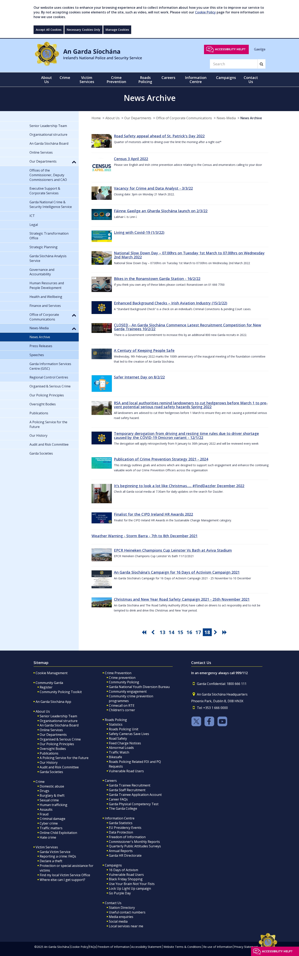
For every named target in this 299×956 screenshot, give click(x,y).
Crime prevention (122, 677)
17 (198, 632)
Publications (49, 753)
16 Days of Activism (123, 870)
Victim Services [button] (87, 79)
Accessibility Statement (146, 947)
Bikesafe (115, 757)
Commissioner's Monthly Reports (134, 841)
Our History (49, 762)
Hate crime (48, 837)
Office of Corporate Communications (184, 118)
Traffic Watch (119, 752)
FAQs (92, 947)
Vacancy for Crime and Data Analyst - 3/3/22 (153, 188)
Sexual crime (49, 800)
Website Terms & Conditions (182, 947)
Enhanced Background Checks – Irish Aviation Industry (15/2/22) (170, 303)
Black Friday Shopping (126, 879)
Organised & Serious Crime (60, 739)
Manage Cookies (117, 30)
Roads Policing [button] (145, 79)
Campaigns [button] (226, 77)
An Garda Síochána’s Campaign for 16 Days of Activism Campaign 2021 (177, 572)
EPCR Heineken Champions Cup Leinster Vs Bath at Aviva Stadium (173, 550)
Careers (111, 780)
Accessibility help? (230, 49)
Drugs (44, 791)
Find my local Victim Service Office (65, 875)
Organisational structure (58, 721)
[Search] (261, 64)
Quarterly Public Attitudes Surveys (135, 846)
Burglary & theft (52, 795)
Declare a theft (51, 861)
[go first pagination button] (144, 632)
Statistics (115, 724)
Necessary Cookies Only (83, 30)
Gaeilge (259, 49)
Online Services (51, 730)
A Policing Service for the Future (64, 758)
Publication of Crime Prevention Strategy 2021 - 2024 (161, 459)
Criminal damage (52, 818)
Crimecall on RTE (121, 705)
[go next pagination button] (216, 632)
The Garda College (123, 808)
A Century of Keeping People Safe (144, 350)
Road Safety (118, 738)
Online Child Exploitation (58, 832)
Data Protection (121, 832)
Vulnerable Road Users (126, 771)
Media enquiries (121, 916)
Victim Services (47, 847)
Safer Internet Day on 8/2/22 (139, 377)
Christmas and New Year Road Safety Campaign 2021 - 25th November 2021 (182, 599)
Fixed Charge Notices (125, 743)
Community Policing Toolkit (61, 692)
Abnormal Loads (121, 747)
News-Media (226, 118)
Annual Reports (121, 851)
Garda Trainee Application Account (135, 794)
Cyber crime (49, 823)
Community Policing (124, 682)
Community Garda (49, 682)
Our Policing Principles (57, 744)
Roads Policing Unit (123, 729)
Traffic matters (51, 828)
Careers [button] (168, 77)
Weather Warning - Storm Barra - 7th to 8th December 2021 (145, 535)
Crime (40, 781)
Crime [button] (65, 77)
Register (46, 687)
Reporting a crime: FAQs (58, 856)
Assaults (46, 809)
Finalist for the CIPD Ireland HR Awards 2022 (153, 514)
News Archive (251, 118)
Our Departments (137, 118)
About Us (112, 118)
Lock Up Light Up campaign (130, 888)
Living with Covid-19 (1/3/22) (139, 232)
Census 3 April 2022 (131, 158)
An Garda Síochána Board (59, 725)
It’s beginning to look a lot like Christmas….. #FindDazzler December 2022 (179, 485)
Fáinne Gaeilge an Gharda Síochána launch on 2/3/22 (160, 210)
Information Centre (119, 818)
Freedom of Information (127, 837)
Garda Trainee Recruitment (129, 785)
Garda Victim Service (55, 852)
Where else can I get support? (62, 879)
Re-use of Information (217, 947)
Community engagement (128, 691)
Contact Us (113, 903)
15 (180, 632)
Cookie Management (52, 673)
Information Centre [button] (195, 79)
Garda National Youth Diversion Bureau (139, 687)
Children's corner (122, 710)
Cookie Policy (205, 12)
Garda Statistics (120, 823)
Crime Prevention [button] (116, 79)
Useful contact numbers (127, 912)
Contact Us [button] (251, 79)
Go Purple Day (120, 893)
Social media (118, 921)
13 (162, 632)
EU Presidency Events (125, 827)
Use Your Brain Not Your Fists (132, 884)
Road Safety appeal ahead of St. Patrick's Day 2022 (159, 135)
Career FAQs (118, 799)
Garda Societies (51, 772)
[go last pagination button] (225, 632)
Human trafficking (53, 805)
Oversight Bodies (53, 748)
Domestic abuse (52, 786)
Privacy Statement (246, 947)
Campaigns (113, 865)
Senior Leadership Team (58, 716)
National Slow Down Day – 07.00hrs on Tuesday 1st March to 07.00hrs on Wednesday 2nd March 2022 (189, 254)
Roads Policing (116, 720)
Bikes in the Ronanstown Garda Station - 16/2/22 (157, 278)
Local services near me (126, 926)
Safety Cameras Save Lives (129, 734)
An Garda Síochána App (53, 701)
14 (171, 632)
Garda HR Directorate (125, 855)
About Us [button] (46, 79)
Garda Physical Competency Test (133, 804)
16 (189, 632)
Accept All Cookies (48, 30)
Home (96, 118)
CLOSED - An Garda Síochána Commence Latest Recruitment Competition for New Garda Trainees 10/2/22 (187, 327)
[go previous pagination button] (153, 632)
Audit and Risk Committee (59, 767)
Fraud (44, 814)
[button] (74, 162)
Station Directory (122, 907)
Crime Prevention (118, 673)
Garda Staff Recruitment (127, 790)
